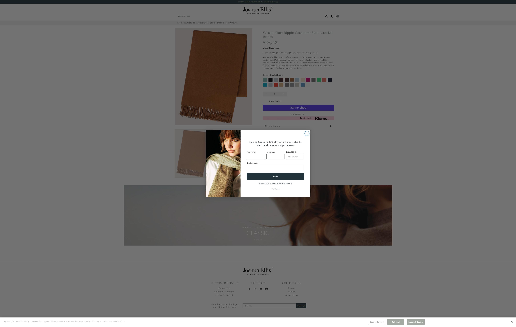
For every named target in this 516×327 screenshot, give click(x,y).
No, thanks (275, 189)
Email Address (252, 163)
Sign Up (275, 176)
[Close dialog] (307, 133)
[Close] (512, 322)
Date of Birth (291, 152)
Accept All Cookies (415, 322)
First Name (251, 152)
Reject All (395, 322)
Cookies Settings (376, 322)
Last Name (270, 152)
